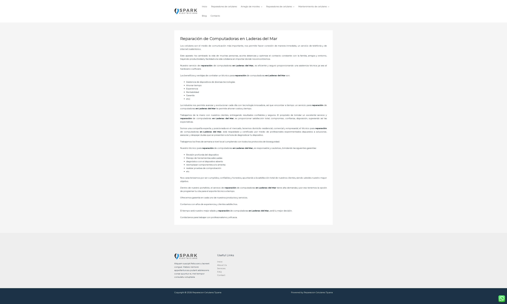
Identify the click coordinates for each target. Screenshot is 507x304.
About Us (222, 265)
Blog (204, 16)
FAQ (219, 272)
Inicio (204, 6)
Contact (221, 275)
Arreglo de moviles (250, 6)
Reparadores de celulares (224, 6)
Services (221, 268)
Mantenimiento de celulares (312, 6)
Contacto (215, 16)
